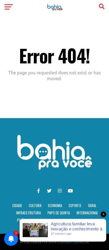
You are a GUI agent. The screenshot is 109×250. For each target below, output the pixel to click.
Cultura (35, 205)
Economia (55, 205)
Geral (92, 205)
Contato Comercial (74, 242)
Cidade (17, 205)
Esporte (75, 205)
